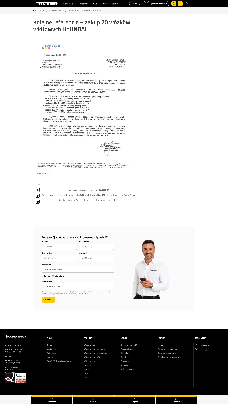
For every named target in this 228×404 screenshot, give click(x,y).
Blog (45, 10)
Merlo (86, 377)
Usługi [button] (95, 4)
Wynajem (125, 365)
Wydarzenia (52, 349)
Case (86, 373)
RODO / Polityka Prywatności (59, 361)
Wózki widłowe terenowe (94, 349)
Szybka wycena (137, 3)
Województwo (46, 264)
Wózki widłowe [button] (69, 4)
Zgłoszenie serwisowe (158, 3)
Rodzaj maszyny (47, 281)
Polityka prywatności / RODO (212, 397)
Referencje (51, 353)
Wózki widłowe (90, 345)
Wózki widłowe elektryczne (95, 353)
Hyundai (87, 369)
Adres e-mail (83, 253)
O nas (49, 345)
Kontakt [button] (115, 4)
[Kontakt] (176, 399)
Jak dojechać (163, 345)
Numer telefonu (47, 253)
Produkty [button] (84, 4)
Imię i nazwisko (84, 242)
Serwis (123, 357)
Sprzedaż (125, 353)
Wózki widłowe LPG (92, 357)
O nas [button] (104, 4)
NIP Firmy (45, 242)
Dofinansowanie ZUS (129, 345)
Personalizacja (127, 349)
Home (35, 10)
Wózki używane (127, 369)
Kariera (50, 357)
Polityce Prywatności (83, 294)
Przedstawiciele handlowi (168, 357)
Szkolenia (125, 361)
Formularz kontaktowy (167, 349)
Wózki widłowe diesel (93, 361)
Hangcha (88, 365)
